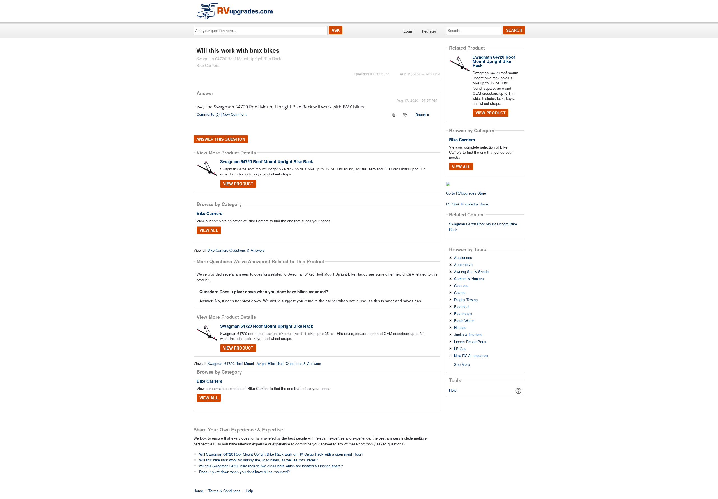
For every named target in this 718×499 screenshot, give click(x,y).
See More (462, 364)
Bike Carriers (209, 213)
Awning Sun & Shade (471, 272)
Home (198, 490)
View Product (238, 183)
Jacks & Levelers (468, 335)
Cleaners (461, 286)
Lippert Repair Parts (470, 342)
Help (452, 390)
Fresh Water (464, 321)
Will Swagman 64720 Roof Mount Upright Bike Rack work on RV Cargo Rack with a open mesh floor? (281, 454)
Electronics (463, 314)
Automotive (463, 265)
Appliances (463, 258)
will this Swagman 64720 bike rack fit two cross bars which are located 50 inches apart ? (271, 465)
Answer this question (220, 139)
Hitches (460, 328)
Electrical (461, 307)
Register (429, 31)
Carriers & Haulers (469, 279)
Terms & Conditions (224, 490)
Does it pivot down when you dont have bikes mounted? (244, 471)
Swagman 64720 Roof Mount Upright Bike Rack (266, 161)
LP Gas (460, 349)
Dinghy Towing (466, 300)
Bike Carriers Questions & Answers (236, 250)
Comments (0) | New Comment (222, 114)
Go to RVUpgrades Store (466, 193)
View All (208, 230)
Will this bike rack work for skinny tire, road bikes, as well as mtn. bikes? (258, 460)
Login (408, 31)
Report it (422, 114)
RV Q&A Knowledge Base (467, 204)
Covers (460, 293)
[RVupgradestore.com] (235, 10)
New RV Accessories (471, 356)
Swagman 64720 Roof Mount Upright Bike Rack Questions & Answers (264, 363)
